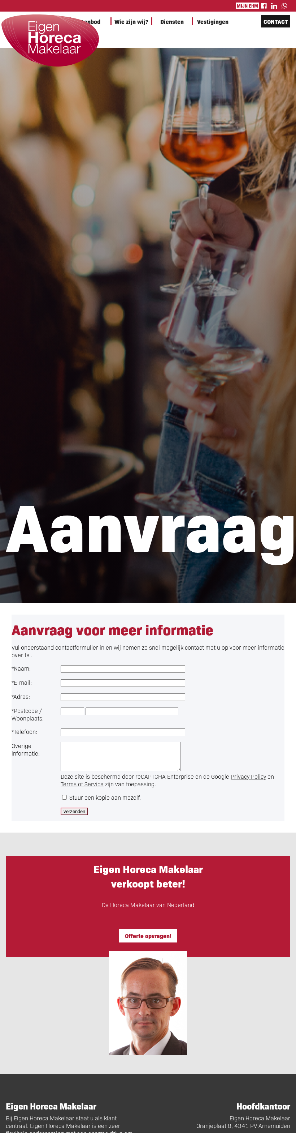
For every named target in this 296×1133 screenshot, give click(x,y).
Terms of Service (82, 784)
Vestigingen (212, 21)
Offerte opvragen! (148, 936)
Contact (276, 21)
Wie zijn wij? (131, 21)
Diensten (172, 21)
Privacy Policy (248, 776)
